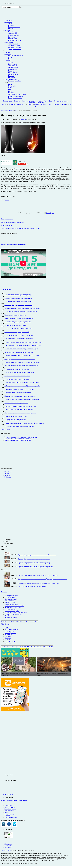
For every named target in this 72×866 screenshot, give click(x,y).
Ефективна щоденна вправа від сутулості (17, 322)
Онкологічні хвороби (12, 611)
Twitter (6, 473)
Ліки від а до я (7, 101)
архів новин (6, 429)
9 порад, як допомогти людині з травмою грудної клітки (22, 399)
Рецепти (11, 25)
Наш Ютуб (7, 472)
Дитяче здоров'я (13, 33)
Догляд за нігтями (14, 45)
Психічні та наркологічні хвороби (16, 612)
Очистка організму (14, 27)
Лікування (7, 60)
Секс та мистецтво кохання (17, 94)
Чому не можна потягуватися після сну (17, 369)
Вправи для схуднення (15, 55)
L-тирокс (8, 643)
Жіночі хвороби (10, 602)
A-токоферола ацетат (11, 629)
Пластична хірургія (14, 40)
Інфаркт (43, 104)
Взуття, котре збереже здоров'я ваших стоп (18, 328)
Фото (10, 87)
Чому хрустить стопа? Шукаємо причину (17, 295)
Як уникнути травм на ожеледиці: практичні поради (21, 349)
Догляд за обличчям (14, 47)
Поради (29, 104)
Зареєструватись (11, 800)
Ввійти (3, 800)
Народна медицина (10, 79)
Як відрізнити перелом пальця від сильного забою (20, 311)
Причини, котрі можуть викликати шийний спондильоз (22, 362)
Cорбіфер (8, 636)
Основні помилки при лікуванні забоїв (16, 332)
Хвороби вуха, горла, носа (13, 607)
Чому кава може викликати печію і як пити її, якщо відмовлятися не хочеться (42, 579)
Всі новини (8, 20)
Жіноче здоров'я (13, 35)
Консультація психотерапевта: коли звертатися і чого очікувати (38, 575)
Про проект (8, 844)
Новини (10, 84)
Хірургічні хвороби (11, 617)
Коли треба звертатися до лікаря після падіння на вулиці (22, 308)
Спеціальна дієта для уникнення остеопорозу (18, 338)
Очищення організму (61, 101)
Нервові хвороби (10, 609)
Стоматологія (12, 69)
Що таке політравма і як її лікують (15, 315)
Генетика (11, 93)
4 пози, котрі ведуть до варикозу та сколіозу (18, 305)
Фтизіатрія (8, 616)
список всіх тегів (7, 794)
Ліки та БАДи (12, 66)
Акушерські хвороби (11, 595)
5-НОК (7, 628)
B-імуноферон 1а (10, 633)
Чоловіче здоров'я (14, 32)
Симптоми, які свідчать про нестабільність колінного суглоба (24, 423)
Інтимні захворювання (15, 96)
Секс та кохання (9, 814)
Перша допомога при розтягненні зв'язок (17, 392)
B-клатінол (8, 634)
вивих (7, 200)
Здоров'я (7, 30)
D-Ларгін (8, 638)
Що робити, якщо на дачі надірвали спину (18, 301)
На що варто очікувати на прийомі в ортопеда (19, 426)
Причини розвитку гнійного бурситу (16, 416)
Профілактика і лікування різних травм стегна (19, 409)
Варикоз (56, 104)
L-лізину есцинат (10, 641)
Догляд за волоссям (14, 49)
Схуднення (7, 54)
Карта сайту (8, 845)
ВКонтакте (7, 477)
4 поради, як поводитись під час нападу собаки (19, 359)
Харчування (8, 22)
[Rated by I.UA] (8, 834)
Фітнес (10, 57)
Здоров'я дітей (9, 810)
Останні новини (6, 289)
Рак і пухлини (12, 64)
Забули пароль (22, 800)
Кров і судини (12, 72)
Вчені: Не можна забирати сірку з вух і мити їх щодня (21, 382)
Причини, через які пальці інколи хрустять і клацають (21, 355)
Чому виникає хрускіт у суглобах (15, 325)
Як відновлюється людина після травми (17, 379)
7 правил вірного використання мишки (17, 376)
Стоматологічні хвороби (13, 614)
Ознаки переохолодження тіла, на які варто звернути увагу (23, 342)
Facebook (7, 475)
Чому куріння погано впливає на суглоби (17, 439)
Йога (9, 59)
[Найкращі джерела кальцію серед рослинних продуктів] (53, 664)
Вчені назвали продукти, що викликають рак (32, 586)
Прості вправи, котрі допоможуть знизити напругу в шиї (22, 345)
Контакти (7, 847)
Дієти (10, 23)
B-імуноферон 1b (10, 631)
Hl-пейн (7, 639)
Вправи (63, 104)
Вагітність (11, 37)
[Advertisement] (6, 454)
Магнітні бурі (42, 101)
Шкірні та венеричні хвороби (14, 606)
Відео (10, 89)
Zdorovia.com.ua (6, 850)
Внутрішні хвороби (11, 599)
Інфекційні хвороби (11, 604)
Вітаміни (11, 28)
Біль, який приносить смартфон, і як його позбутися (21, 365)
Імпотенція (11, 77)
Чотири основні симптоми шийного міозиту (18, 318)
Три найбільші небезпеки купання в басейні (18, 352)
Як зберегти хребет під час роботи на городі (18, 335)
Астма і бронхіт (13, 74)
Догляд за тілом (13, 44)
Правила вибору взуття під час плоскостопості (19, 389)
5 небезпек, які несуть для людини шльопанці (19, 372)
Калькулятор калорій (15, 98)
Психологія (11, 86)
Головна (3, 110)
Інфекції (11, 71)
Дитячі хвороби (10, 597)
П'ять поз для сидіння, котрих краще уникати (18, 298)
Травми (10, 62)
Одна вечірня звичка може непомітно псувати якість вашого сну (38, 583)
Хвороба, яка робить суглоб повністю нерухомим (20, 413)
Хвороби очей (9, 601)
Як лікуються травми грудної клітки (16, 403)
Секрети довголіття (14, 81)
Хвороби (7, 52)
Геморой (11, 76)
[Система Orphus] (49, 213)
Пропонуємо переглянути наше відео (13, 244)
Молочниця (40, 102)
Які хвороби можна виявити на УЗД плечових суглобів (22, 386)
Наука (10, 91)
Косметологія (12, 38)
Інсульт (36, 104)
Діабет (50, 104)
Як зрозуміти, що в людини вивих (15, 419)
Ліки (6, 50)
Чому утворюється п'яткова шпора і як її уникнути (20, 437)
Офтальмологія (13, 67)
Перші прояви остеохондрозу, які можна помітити (20, 396)
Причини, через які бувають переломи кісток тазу (20, 406)
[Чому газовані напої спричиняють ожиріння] (18, 664)
